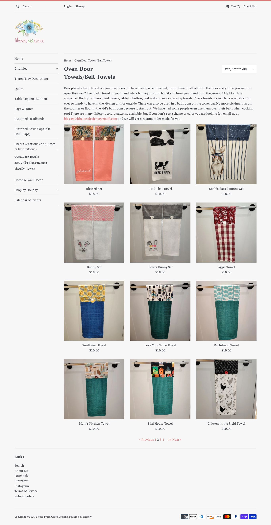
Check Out (250, 6)
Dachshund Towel (226, 345)
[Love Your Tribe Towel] (160, 311)
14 (170, 439)
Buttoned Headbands (29, 118)
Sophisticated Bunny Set (226, 188)
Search (19, 465)
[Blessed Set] (94, 154)
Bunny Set (94, 267)
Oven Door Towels (26, 156)
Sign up (80, 6)
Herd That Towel (160, 188)
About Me (21, 470)
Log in (68, 6)
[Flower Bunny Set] (160, 233)
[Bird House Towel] (160, 389)
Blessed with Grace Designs (52, 516)
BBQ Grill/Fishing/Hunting (30, 162)
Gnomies (36, 68)
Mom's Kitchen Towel (94, 423)
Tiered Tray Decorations (31, 78)
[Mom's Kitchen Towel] (94, 389)
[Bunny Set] (94, 233)
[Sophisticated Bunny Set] (226, 154)
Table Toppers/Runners (31, 98)
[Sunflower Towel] (94, 311)
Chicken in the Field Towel (226, 423)
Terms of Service (26, 491)
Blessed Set (94, 188)
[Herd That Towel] (160, 154)
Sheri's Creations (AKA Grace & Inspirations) (36, 146)
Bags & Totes (23, 109)
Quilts (18, 88)
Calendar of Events (27, 200)
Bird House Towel (160, 423)
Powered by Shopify (80, 516)
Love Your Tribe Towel (160, 345)
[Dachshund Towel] (226, 311)
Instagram (21, 486)
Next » (177, 439)
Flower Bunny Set (160, 267)
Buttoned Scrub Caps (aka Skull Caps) (32, 131)
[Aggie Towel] (226, 233)
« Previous (146, 439)
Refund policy (24, 496)
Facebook (21, 475)
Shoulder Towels (24, 168)
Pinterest (21, 481)
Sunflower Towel (94, 345)
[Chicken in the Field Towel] (226, 389)
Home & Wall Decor (28, 180)
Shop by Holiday (36, 190)
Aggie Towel (226, 267)
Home (18, 58)
